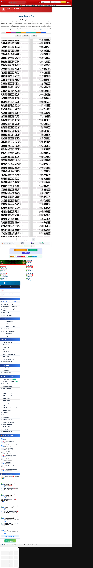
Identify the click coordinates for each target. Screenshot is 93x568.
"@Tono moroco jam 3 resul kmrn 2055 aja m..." (11, 520)
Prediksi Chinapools (9, 458)
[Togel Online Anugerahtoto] (29, 272)
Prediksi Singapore (9, 448)
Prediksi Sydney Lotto (9, 465)
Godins (5, 476)
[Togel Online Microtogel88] (29, 264)
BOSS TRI (6, 528)
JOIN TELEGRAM (11, 283)
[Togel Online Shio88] (28, 278)
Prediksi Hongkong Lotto (10, 455)
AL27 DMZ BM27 (7, 511)
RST (34, 239)
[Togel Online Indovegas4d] (29, 279)
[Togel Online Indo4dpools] (3, 279)
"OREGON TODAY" (9, 490)
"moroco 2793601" (7, 513)
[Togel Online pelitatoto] (54, 5)
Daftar (68, 2)
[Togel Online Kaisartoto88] (3, 278)
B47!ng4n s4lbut (7, 505)
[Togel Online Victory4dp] (3, 267)
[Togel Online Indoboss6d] (29, 265)
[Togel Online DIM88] (30, 5)
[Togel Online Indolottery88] (29, 273)
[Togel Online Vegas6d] (2, 270)
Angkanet (2, 544)
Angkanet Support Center (10, 293)
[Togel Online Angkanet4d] (29, 275)
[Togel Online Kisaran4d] (42, 5)
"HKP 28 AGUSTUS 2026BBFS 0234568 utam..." (11, 502)
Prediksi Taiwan (8, 451)
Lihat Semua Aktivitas (10, 536)
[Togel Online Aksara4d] (2, 272)
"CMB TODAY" (8, 485)
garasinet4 (6, 499)
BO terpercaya (60, 545)
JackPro (6, 483)
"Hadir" (5, 508)
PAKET (41, 242)
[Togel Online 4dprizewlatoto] (4, 276)
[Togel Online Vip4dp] (28, 268)
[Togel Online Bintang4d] (3, 273)
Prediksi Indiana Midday (9, 518)
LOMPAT (22, 242)
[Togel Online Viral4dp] (28, 262)
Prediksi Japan (8, 462)
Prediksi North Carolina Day (11, 469)
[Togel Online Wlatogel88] (3, 275)
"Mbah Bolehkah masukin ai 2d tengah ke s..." (11, 479)
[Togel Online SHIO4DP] (18, 5)
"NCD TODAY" (8, 496)
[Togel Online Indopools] (29, 276)
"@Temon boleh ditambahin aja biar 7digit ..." (11, 532)
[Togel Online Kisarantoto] (48, 5)
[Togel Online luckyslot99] (29, 267)
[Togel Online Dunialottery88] (30, 270)
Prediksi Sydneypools (9, 441)
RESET (3, 32)
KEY (32, 242)
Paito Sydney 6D (26, 16)
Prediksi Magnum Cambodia (11, 444)
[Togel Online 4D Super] (36, 5)
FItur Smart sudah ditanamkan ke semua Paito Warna (16, 289)
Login (63, 2)
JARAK (14, 242)
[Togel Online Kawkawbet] (3, 268)
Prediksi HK (7, 438)
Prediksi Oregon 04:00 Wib (11, 489)
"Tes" (5, 525)
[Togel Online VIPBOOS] (24, 5)
